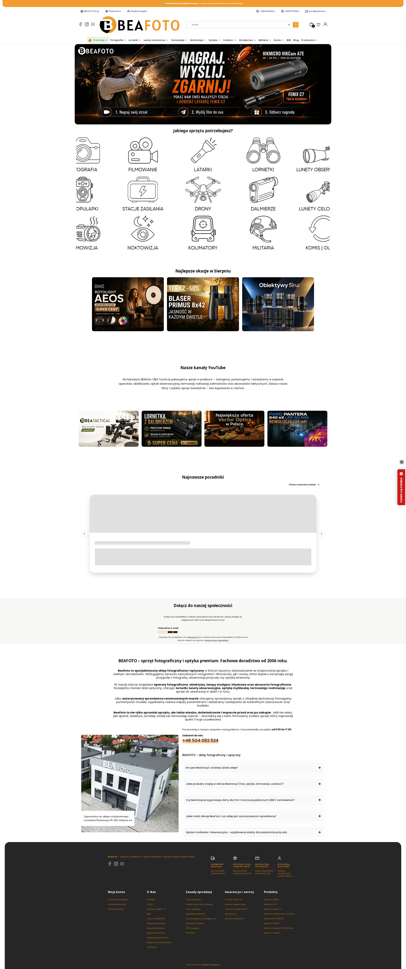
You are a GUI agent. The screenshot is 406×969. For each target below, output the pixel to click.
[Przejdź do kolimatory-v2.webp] (203, 233)
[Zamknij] (402, 462)
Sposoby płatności (195, 913)
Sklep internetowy (202, 964)
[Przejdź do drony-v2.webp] (203, 194)
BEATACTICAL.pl (91, 11)
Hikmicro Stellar (272, 932)
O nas (150, 904)
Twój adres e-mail (168, 628)
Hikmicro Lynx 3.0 (272, 909)
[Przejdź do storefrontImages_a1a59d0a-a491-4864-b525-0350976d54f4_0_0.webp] (297, 429)
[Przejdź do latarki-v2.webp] (203, 155)
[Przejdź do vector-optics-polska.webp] (234, 429)
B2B (149, 913)
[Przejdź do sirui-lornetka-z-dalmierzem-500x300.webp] (172, 429)
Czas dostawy (193, 909)
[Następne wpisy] (321, 534)
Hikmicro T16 (270, 904)
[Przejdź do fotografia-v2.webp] (82, 155)
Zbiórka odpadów (234, 918)
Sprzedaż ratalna (195, 923)
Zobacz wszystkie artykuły (302, 484)
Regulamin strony (156, 932)
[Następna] (400, 3)
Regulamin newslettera (159, 942)
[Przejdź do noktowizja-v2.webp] (143, 233)
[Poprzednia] (6, 3)
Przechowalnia (115, 909)
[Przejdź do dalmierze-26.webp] (263, 194)
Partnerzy (152, 947)
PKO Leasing (192, 928)
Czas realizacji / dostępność (201, 918)
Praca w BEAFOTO (156, 918)
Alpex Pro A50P (271, 923)
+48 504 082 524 (200, 740)
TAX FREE (190, 932)
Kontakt (151, 899)
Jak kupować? (193, 899)
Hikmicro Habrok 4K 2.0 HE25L (279, 913)
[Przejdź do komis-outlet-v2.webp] (323, 233)
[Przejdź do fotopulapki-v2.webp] (82, 194)
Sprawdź (108, 445)
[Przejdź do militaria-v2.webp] (263, 233)
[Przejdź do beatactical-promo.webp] (109, 429)
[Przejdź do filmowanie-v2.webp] (143, 155)
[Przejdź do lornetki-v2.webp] (263, 155)
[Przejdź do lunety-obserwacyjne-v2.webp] (323, 155)
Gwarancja (230, 913)
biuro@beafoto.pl (317, 11)
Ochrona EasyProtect (236, 909)
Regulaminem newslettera (216, 640)
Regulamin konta (156, 928)
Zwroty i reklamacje (235, 904)
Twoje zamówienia (118, 899)
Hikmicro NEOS (271, 899)
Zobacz (82, 170)
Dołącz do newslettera (172, 632)
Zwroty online (232, 899)
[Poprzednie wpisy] (84, 534)
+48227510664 (292, 11)
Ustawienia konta (117, 904)
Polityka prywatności (157, 937)
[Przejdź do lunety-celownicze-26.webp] (323, 194)
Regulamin (193, 637)
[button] (295, 24)
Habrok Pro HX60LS (274, 918)
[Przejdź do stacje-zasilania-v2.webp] (143, 194)
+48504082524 (267, 11)
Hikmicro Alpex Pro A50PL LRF (279, 928)
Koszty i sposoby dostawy (199, 904)
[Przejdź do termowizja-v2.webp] (82, 233)
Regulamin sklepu (156, 923)
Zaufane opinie (155, 909)
